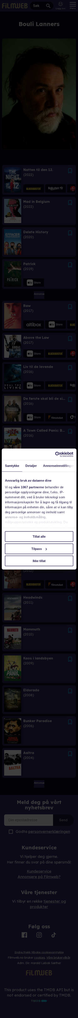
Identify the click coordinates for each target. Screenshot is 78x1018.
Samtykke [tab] (12, 465)
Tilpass (36, 549)
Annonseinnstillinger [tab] (58, 465)
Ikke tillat (39, 561)
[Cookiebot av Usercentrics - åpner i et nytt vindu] (55, 454)
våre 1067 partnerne (28, 487)
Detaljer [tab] (31, 465)
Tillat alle (39, 536)
